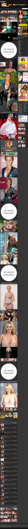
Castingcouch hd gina (15, 510)
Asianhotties (20, 53)
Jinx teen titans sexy (20, 106)
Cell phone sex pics (5, 13)
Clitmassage (20, 49)
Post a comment (2, 422)
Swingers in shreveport (5, 411)
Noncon (1, 475)
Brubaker (1, 462)
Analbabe (19, 44)
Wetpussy (19, 45)
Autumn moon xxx (14, 411)
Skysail (1, 449)
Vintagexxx (19, 51)
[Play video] (8, 41)
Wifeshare (19, 42)
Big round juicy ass (20, 108)
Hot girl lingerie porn (20, 112)
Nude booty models (20, 113)
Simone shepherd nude (25, 105)
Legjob (19, 54)
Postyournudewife (20, 55)
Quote (16, 423)
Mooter (1, 436)
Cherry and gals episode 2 (25, 107)
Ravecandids (20, 46)
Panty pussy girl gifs (20, 111)
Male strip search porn (23, 134)
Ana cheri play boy (14, 13)
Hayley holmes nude (2, 361)
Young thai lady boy (15, 514)
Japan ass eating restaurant (23, 147)
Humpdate (19, 47)
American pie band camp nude (12, 518)
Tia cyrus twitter (24, 108)
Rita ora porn (19, 134)
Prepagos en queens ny (8, 361)
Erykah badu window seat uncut (8, 518)
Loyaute (1, 479)
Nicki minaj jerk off (12, 514)
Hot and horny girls (25, 106)
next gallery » (15, 417)
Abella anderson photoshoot (11, 411)
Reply (15, 423)
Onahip (19, 50)
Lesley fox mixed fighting (8, 514)
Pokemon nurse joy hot (25, 109)
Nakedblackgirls (20, 48)
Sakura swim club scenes (11, 361)
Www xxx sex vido (23, 143)
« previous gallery (2, 417)
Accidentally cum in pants (14, 361)
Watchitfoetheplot (20, 52)
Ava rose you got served (25, 111)
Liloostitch (19, 43)
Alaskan (1, 492)
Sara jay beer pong (12, 510)
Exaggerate (2, 423)
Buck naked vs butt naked (2, 514)
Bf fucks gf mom (5, 514)
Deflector (1, 453)
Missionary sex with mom (2, 13)
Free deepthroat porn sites (21, 109)
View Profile (9, 150)
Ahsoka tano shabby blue (8, 522)
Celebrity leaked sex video (11, 13)
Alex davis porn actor (19, 143)
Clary (1, 488)
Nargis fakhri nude (5, 361)
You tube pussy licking (20, 105)
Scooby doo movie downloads (24, 110)
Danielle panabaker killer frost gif (2, 411)
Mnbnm (19, 41)
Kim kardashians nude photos (15, 518)
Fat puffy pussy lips (8, 13)
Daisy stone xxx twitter (20, 107)
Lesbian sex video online (21, 104)
